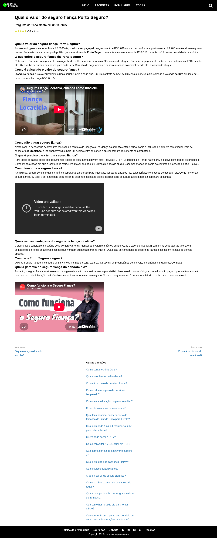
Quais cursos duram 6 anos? (102, 468)
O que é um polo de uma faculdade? (106, 383)
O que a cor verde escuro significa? (106, 475)
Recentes (102, 5)
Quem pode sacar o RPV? (101, 437)
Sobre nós (99, 530)
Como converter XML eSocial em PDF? (108, 444)
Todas (140, 5)
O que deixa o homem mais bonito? (106, 408)
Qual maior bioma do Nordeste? (104, 376)
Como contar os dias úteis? (101, 369)
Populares (122, 5)
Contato (113, 530)
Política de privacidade (75, 530)
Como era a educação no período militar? (109, 401)
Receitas (150, 530)
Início (85, 5)
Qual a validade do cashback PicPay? (107, 462)
